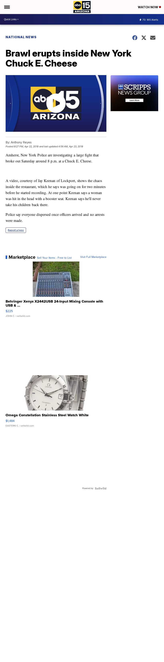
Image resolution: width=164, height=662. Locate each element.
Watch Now (148, 7)
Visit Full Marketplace (93, 257)
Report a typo (16, 230)
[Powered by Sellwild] (100, 488)
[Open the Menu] (6, 7)
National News (21, 37)
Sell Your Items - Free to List (54, 258)
